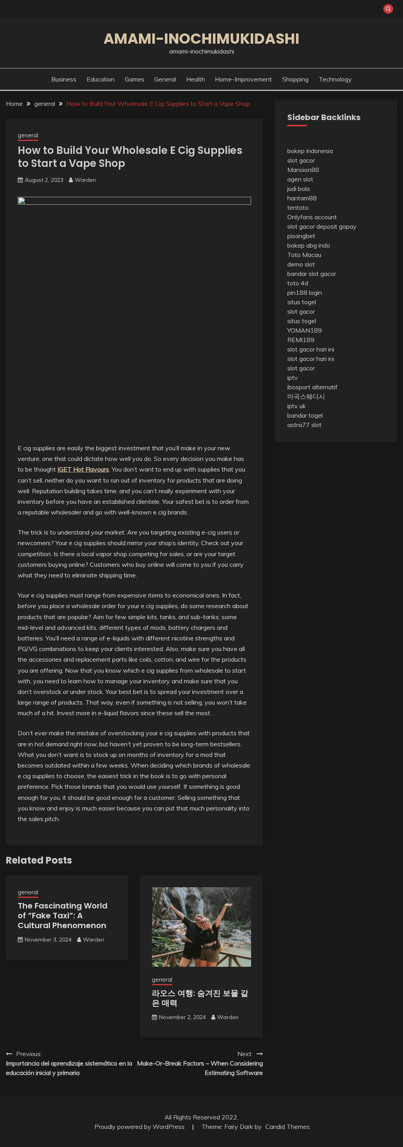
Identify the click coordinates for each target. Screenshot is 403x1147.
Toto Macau (304, 255)
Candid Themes (287, 1126)
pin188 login (304, 292)
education (101, 79)
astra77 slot (304, 425)
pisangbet (301, 236)
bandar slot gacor (311, 274)
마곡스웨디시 (306, 396)
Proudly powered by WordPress (140, 1126)
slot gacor (301, 160)
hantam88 (302, 198)
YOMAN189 (304, 330)
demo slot (301, 264)
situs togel (301, 302)
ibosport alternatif (312, 387)
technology (335, 79)
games (134, 79)
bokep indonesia (310, 151)
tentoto (298, 207)
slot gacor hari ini (310, 349)
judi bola (298, 188)
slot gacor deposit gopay (322, 226)
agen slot (300, 179)
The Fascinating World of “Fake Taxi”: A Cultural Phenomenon (62, 915)
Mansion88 (303, 170)
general (165, 79)
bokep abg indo (308, 245)
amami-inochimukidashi (201, 38)
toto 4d (297, 283)
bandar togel (305, 415)
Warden (85, 179)
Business (63, 79)
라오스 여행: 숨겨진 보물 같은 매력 (200, 998)
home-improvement (243, 79)
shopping (295, 79)
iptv (292, 377)
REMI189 (300, 340)
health (195, 79)
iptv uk (296, 406)
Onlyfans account (312, 217)
